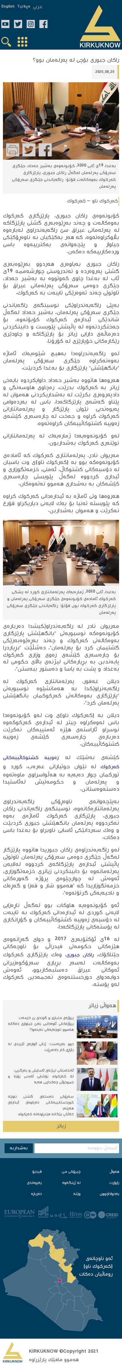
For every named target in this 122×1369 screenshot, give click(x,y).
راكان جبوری (80, 955)
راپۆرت (114, 1183)
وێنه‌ (76, 1194)
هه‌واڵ (114, 1172)
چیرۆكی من (70, 1172)
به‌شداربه (19, 1148)
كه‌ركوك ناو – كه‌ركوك (92, 201)
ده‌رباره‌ (36, 1194)
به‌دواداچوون (109, 1194)
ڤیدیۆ (37, 1172)
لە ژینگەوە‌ (71, 1183)
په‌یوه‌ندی (34, 1183)
